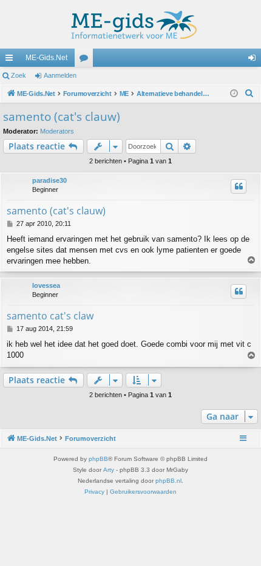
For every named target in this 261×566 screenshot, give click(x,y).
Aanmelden (60, 75)
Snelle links (11, 60)
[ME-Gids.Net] (130, 24)
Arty (108, 469)
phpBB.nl (168, 480)
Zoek (18, 75)
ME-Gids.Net (46, 57)
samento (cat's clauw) (61, 116)
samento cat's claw (50, 316)
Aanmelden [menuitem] (254, 60)
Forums (86, 60)
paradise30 (49, 180)
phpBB (98, 458)
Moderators (57, 131)
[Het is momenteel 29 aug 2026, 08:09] (234, 94)
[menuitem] (249, 93)
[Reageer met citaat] (238, 186)
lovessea (46, 285)
